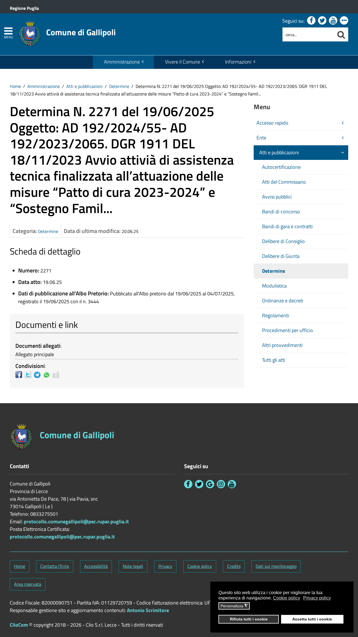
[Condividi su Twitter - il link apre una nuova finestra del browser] (29, 374)
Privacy (165, 566)
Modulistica (274, 286)
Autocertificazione (281, 167)
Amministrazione (122, 62)
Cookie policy (199, 566)
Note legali (133, 566)
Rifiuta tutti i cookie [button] (249, 619)
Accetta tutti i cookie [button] (312, 619)
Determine (119, 86)
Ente (261, 137)
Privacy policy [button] (317, 598)
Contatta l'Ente (54, 566)
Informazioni (238, 62)
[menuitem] (123, 62)
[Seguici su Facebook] (311, 20)
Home (15, 86)
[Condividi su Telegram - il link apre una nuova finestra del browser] (38, 374)
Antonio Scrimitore (148, 610)
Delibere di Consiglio (283, 241)
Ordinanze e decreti (282, 300)
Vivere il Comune (182, 62)
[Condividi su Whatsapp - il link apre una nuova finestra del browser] (47, 374)
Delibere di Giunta (281, 256)
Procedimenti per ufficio (287, 330)
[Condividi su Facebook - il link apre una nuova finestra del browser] (20, 374)
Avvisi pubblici (277, 196)
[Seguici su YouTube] (333, 20)
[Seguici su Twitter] (322, 20)
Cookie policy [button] (286, 598)
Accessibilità (96, 566)
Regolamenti (275, 315)
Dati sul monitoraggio (276, 566)
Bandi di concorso (281, 211)
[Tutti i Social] (344, 20)
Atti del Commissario (284, 182)
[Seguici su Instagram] (221, 484)
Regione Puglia (24, 8)
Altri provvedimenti (282, 345)
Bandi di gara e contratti (287, 226)
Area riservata (27, 584)
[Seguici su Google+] (210, 484)
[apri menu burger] (8, 31)
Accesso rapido (272, 123)
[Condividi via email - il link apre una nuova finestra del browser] (57, 374)
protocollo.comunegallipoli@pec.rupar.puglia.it (76, 521)
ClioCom (19, 625)
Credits (234, 566)
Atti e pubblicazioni (84, 86)
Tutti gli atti (273, 360)
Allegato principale (34, 354)
